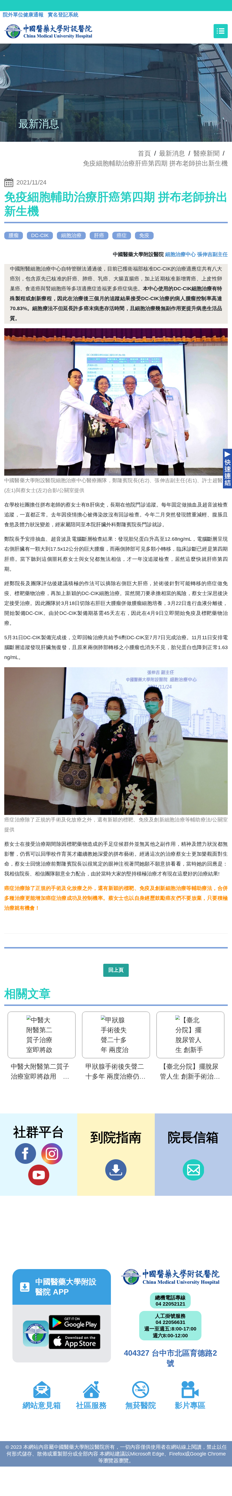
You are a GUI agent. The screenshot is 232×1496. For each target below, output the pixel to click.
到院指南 (115, 1170)
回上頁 (116, 970)
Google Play (74, 1324)
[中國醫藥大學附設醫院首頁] (48, 31)
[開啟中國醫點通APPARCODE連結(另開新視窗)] (36, 1333)
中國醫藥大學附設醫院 (170, 1277)
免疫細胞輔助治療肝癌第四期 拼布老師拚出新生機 (155, 163)
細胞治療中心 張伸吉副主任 (196, 254)
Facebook (25, 1153)
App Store (74, 1343)
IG (52, 1153)
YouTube (38, 1175)
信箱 (193, 1170)
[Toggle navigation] (221, 31)
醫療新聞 (207, 153)
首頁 (144, 153)
